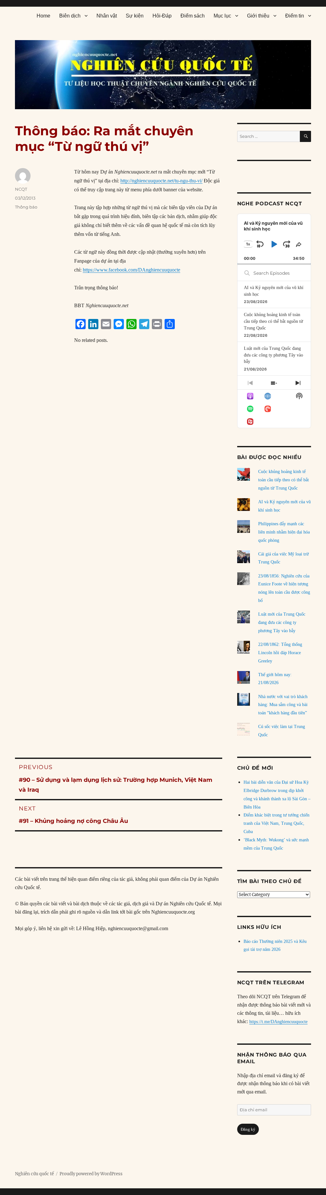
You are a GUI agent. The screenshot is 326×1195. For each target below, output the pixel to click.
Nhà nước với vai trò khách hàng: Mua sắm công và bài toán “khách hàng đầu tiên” (283, 705)
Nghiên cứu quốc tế (34, 1174)
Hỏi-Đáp (162, 15)
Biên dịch (70, 15)
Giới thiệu (258, 15)
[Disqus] (119, 478)
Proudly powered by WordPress (91, 1174)
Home (43, 15)
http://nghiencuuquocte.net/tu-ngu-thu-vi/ (161, 180)
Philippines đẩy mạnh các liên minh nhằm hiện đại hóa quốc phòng (284, 532)
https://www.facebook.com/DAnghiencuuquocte (131, 269)
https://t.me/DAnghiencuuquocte (278, 1021)
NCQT (21, 189)
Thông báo (26, 206)
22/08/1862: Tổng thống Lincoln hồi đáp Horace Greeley (280, 652)
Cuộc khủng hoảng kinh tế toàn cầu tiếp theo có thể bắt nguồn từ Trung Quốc (273, 321)
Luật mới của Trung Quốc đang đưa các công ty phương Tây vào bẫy (273, 355)
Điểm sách (193, 15)
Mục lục (222, 15)
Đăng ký (248, 1129)
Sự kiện (135, 15)
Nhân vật (106, 15)
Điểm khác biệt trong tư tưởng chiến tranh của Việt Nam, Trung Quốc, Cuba (276, 823)
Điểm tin (294, 15)
